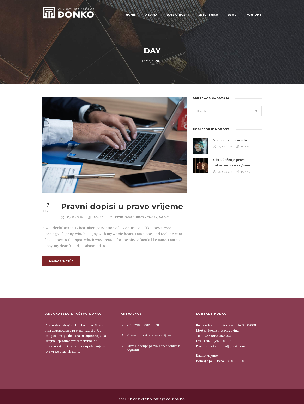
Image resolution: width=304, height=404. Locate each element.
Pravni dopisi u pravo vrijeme (122, 206)
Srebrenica (208, 14)
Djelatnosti (178, 14)
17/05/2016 (75, 217)
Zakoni (164, 217)
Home (130, 14)
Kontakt (254, 14)
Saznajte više (61, 261)
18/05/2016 (225, 146)
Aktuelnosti (124, 217)
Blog (232, 14)
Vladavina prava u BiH (231, 140)
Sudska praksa (146, 217)
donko (99, 217)
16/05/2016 (225, 171)
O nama (151, 14)
